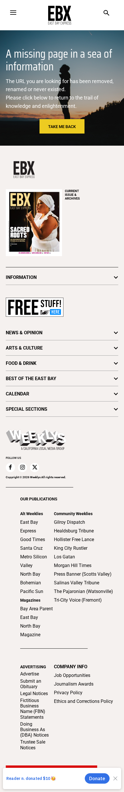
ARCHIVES (72, 194)
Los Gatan (64, 557)
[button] (106, 13)
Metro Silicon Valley (33, 561)
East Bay (29, 617)
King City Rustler (70, 548)
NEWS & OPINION (24, 332)
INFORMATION (21, 277)
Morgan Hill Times (72, 565)
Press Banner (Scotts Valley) (83, 574)
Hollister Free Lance (74, 539)
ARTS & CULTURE (24, 348)
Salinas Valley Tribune (76, 582)
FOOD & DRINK (21, 363)
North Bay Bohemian (30, 578)
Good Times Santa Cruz (32, 544)
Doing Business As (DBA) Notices (34, 729)
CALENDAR (17, 394)
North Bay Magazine (30, 630)
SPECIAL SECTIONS (26, 409)
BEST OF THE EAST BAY (31, 378)
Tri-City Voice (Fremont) (78, 600)
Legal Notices (34, 693)
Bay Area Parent (36, 608)
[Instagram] (22, 467)
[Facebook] (10, 467)
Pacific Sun (31, 591)
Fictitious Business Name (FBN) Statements (32, 709)
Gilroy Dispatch (69, 522)
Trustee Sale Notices (32, 744)
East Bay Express (29, 526)
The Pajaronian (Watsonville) (83, 591)
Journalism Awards (73, 684)
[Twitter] (34, 467)
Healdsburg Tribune (74, 531)
